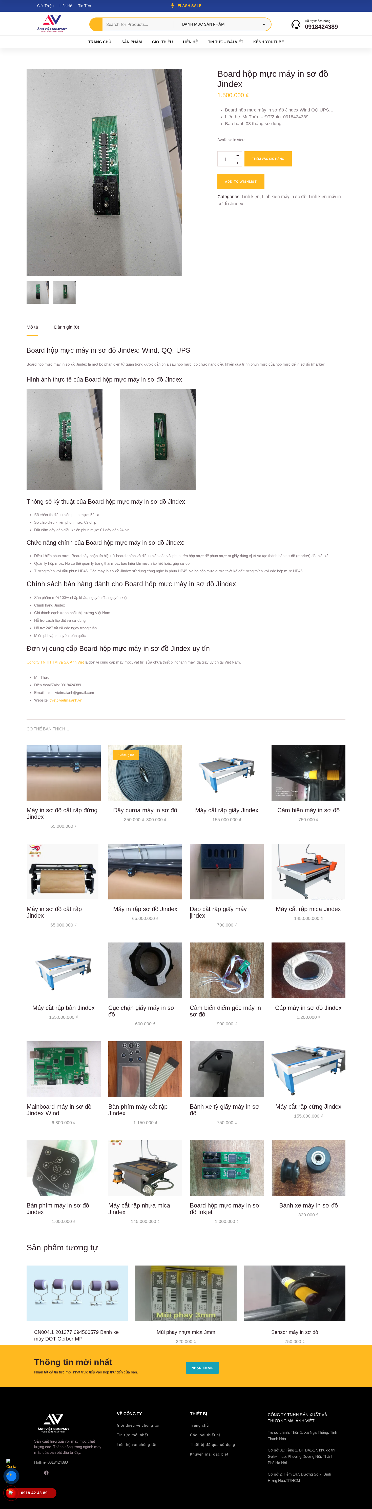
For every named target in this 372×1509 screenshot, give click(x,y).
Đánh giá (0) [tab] (66, 327)
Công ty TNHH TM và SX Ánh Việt (55, 662)
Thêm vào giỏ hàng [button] (93, 793)
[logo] (52, 24)
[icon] (36, 1472)
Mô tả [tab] (32, 327)
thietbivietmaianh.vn (66, 700)
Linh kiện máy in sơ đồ (284, 196)
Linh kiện (251, 196)
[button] (169, 81)
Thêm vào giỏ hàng (268, 159)
